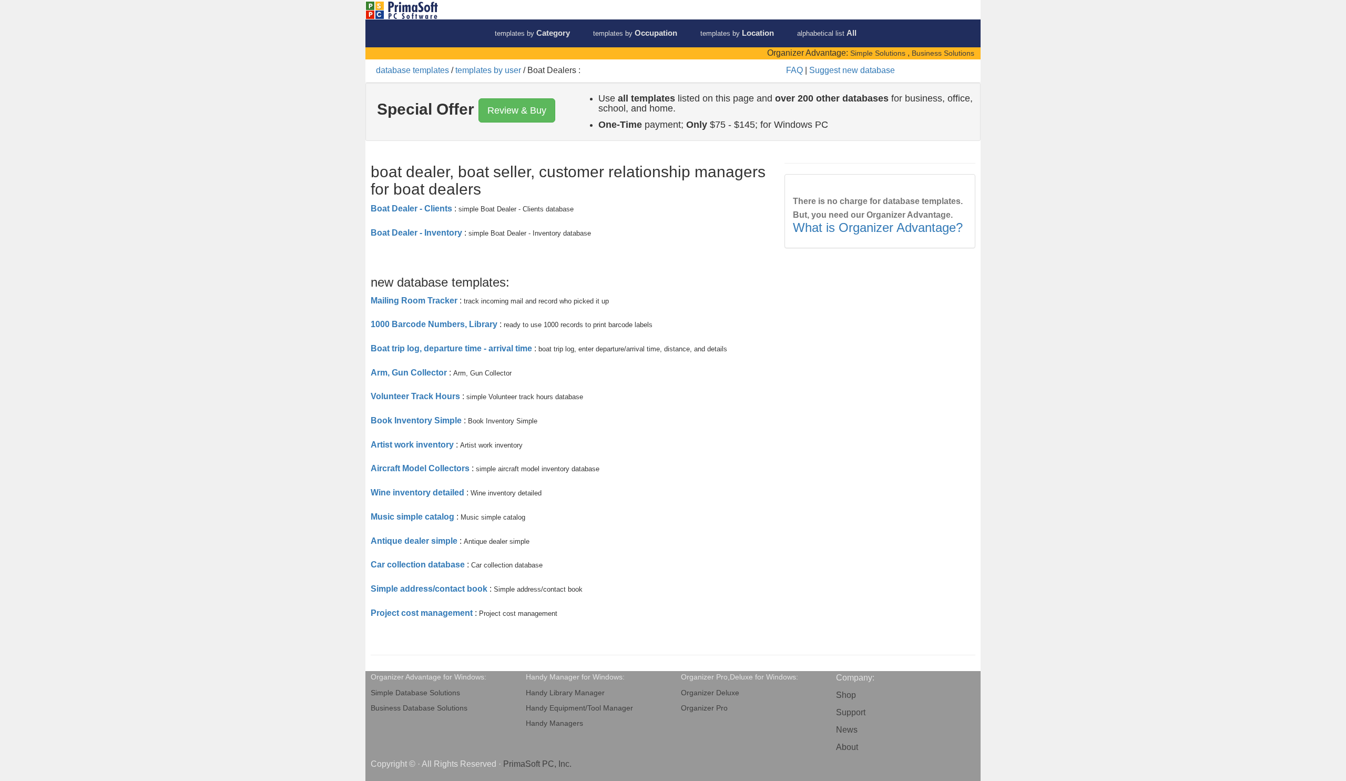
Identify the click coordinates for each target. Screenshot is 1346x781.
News (847, 729)
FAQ (794, 70)
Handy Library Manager (565, 693)
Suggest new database (852, 70)
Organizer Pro (704, 708)
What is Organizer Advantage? (878, 227)
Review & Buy (516, 110)
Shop (846, 695)
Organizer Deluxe (710, 693)
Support (850, 712)
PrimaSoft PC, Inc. (537, 763)
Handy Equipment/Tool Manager (579, 708)
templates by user (488, 70)
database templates (412, 70)
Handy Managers (554, 723)
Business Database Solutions (419, 708)
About (847, 747)
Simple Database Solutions (415, 693)
